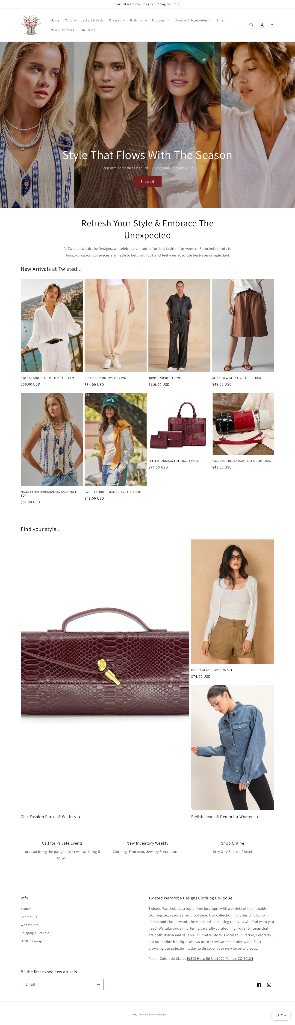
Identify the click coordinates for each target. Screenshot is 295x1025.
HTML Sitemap (31, 941)
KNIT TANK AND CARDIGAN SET (212, 670)
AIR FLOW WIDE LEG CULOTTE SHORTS (238, 378)
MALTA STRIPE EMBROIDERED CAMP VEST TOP (48, 494)
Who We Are (29, 925)
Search (26, 909)
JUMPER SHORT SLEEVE (164, 378)
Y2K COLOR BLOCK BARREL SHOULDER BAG (241, 461)
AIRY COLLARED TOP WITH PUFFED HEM (47, 378)
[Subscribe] (98, 984)
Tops (68, 20)
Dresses (115, 20)
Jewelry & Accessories (191, 20)
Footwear (159, 20)
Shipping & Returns (35, 933)
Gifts (219, 20)
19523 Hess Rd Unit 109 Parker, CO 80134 (220, 958)
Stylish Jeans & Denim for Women (222, 816)
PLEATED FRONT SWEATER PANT (106, 378)
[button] (70, 20)
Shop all (147, 181)
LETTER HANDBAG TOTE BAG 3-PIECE (173, 461)
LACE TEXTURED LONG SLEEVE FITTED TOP (114, 492)
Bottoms (136, 20)
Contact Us (29, 917)
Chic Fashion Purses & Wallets (48, 816)
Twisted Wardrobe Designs (152, 1014)
